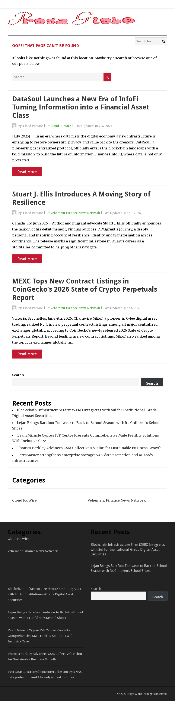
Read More (27, 172)
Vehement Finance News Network (75, 213)
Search (18, 375)
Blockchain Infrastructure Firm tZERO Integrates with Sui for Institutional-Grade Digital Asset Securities (128, 549)
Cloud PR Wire (61, 126)
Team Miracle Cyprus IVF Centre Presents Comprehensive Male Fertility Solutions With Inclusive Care (40, 635)
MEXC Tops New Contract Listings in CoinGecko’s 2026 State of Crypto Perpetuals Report (84, 289)
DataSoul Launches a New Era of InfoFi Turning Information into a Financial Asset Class (80, 107)
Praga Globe (134, 693)
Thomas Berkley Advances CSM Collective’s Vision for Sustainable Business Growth (89, 448)
